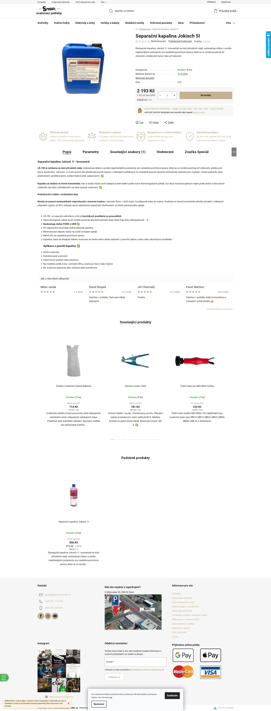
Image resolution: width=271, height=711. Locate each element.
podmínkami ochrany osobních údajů (147, 670)
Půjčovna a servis (181, 628)
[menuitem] (43, 23)
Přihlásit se (114, 677)
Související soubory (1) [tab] (127, 152)
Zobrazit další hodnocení (219, 309)
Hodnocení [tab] (165, 152)
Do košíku (206, 95)
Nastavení (99, 704)
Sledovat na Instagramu (61, 696)
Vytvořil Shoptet (226, 707)
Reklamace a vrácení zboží (185, 619)
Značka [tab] (197, 152)
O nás (175, 636)
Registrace (226, 2)
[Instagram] (48, 616)
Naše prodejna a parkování (185, 606)
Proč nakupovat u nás (85, 2)
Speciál (206, 41)
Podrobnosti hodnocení (180, 41)
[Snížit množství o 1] (160, 95)
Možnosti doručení (145, 78)
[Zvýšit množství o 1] (174, 95)
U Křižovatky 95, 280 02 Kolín (119, 592)
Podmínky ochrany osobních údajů (189, 615)
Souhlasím (172, 695)
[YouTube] (55, 616)
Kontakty (42, 2)
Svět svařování (179, 632)
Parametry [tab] (91, 152)
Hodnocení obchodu (61, 2)
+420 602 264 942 (54, 607)
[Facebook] (41, 616)
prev (40, 388)
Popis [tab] (67, 152)
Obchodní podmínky (182, 610)
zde (110, 697)
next (231, 388)
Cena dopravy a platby (183, 623)
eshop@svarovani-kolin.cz (58, 594)
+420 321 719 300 (54, 601)
